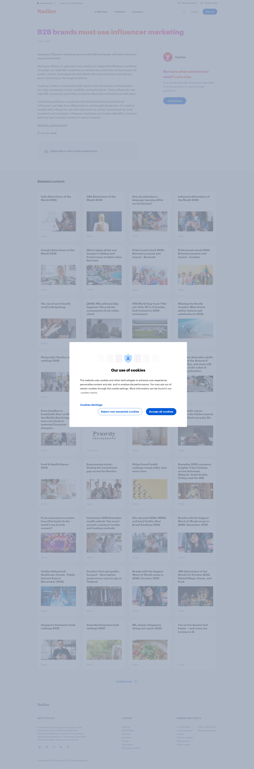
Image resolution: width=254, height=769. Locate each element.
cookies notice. (89, 392)
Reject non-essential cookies (120, 411)
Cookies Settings (91, 405)
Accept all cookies (161, 411)
